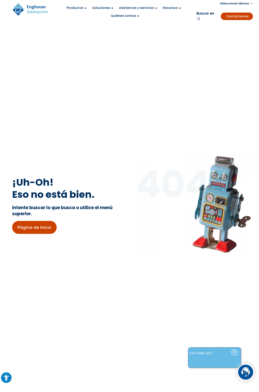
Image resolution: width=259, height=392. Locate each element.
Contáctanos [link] (237, 16)
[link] (6, 377)
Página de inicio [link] (34, 227)
